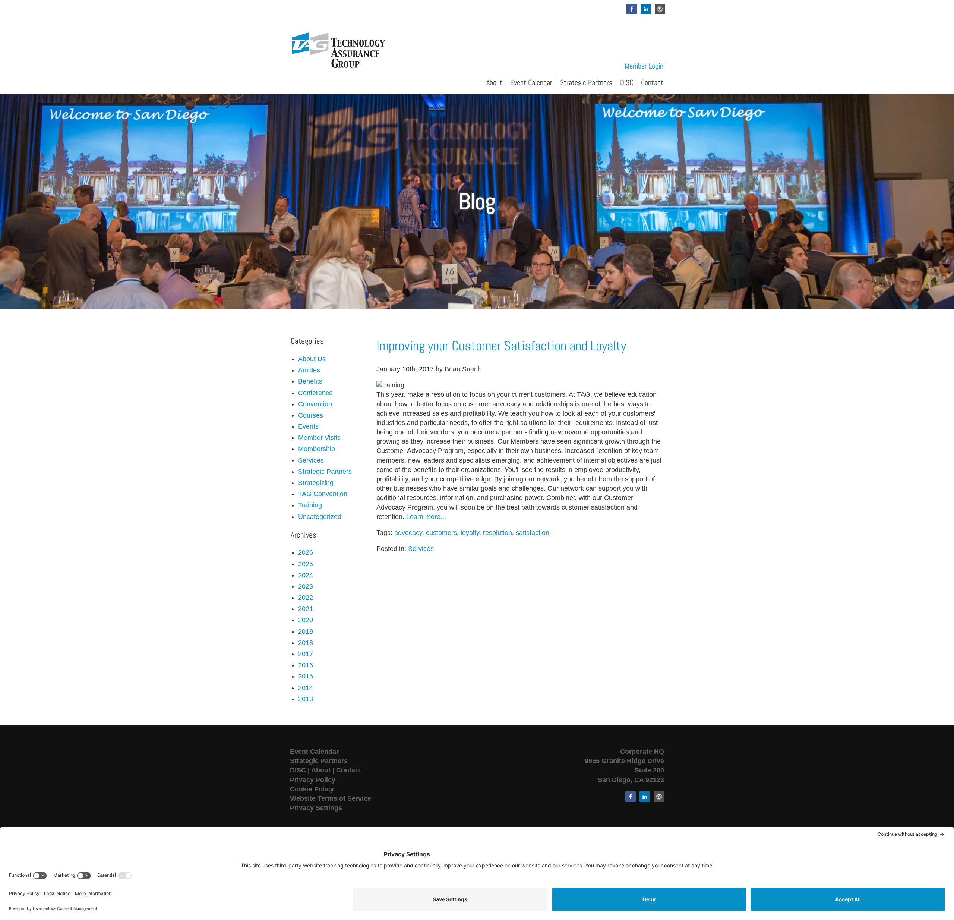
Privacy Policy (312, 780)
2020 (305, 620)
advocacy (408, 532)
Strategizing (316, 482)
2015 (305, 676)
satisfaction (532, 532)
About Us (312, 359)
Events (308, 426)
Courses (310, 415)
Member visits (319, 437)
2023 (305, 586)
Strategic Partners (586, 82)
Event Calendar (531, 82)
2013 (305, 699)
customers (441, 532)
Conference (315, 393)
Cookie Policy (312, 789)
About (494, 82)
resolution (497, 532)
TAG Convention (322, 494)
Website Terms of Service (330, 798)
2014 (305, 687)
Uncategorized (319, 516)
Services (421, 548)
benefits (310, 381)
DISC (626, 82)
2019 (305, 631)
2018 (305, 642)
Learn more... (426, 516)
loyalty (470, 532)
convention (315, 404)
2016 (305, 665)
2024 (305, 575)
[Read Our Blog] (660, 9)
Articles (309, 370)
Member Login (644, 66)
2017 (305, 654)
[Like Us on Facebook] (631, 9)
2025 (305, 564)
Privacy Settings (316, 808)
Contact (652, 82)
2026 (305, 552)
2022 (305, 597)
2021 (305, 608)
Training (310, 505)
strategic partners (325, 471)
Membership (316, 449)
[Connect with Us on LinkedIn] (646, 9)
